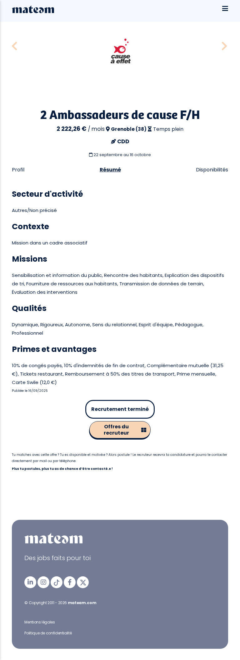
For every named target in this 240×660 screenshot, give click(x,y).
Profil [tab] (18, 169)
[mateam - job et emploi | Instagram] (43, 582)
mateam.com (82, 602)
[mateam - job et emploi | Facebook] (70, 582)
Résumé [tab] (110, 169)
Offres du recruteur (116, 429)
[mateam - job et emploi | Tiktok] (56, 582)
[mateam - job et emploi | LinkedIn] (30, 582)
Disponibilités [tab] (212, 169)
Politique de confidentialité (48, 633)
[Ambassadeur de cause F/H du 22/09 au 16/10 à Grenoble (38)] (14, 46)
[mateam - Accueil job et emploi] (33, 11)
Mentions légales (39, 622)
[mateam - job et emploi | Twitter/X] (83, 582)
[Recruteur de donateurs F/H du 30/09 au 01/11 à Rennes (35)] (224, 46)
